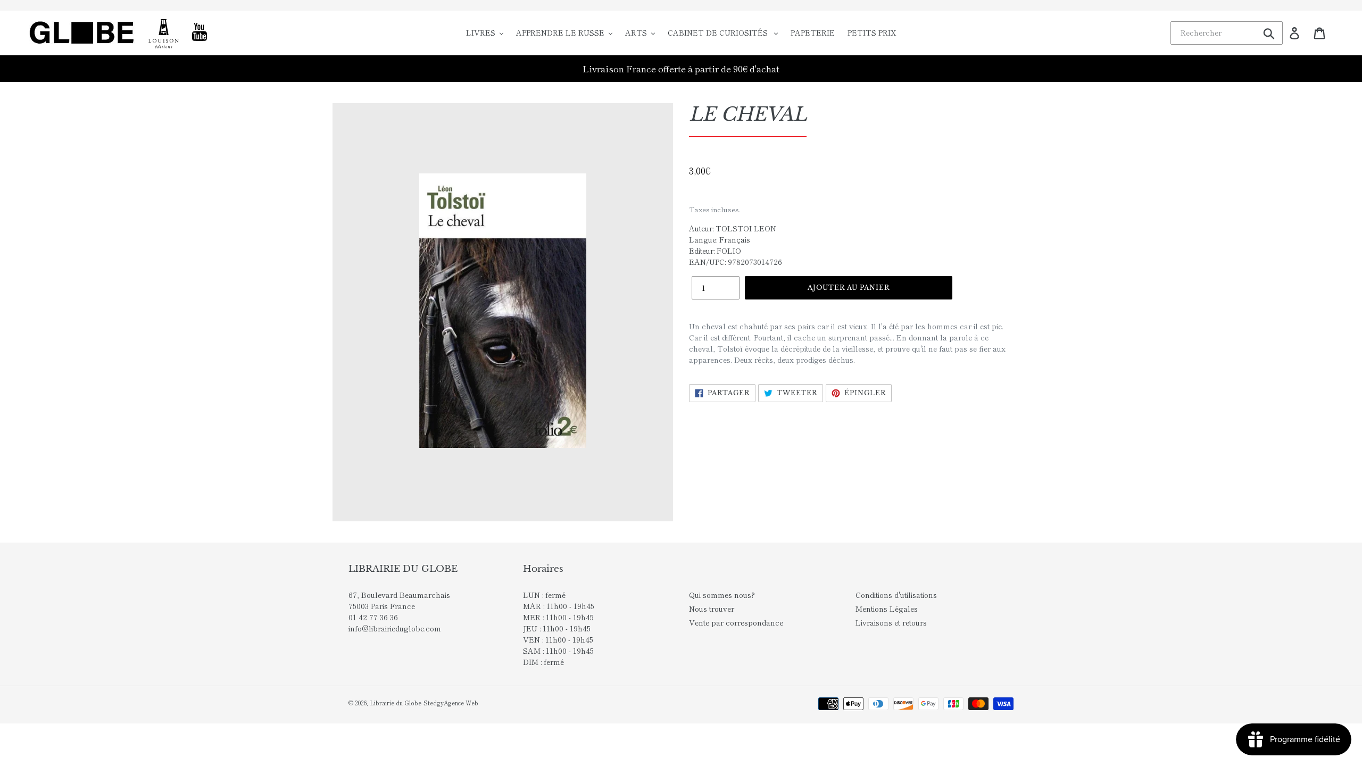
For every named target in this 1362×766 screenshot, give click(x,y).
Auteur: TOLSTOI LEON (732, 228)
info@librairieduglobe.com (394, 628)
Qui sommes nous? (722, 594)
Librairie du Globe (395, 702)
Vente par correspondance (736, 622)
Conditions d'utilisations (896, 594)
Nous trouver (711, 608)
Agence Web (461, 702)
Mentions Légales (887, 608)
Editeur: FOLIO (715, 250)
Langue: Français (719, 239)
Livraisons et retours (891, 622)
